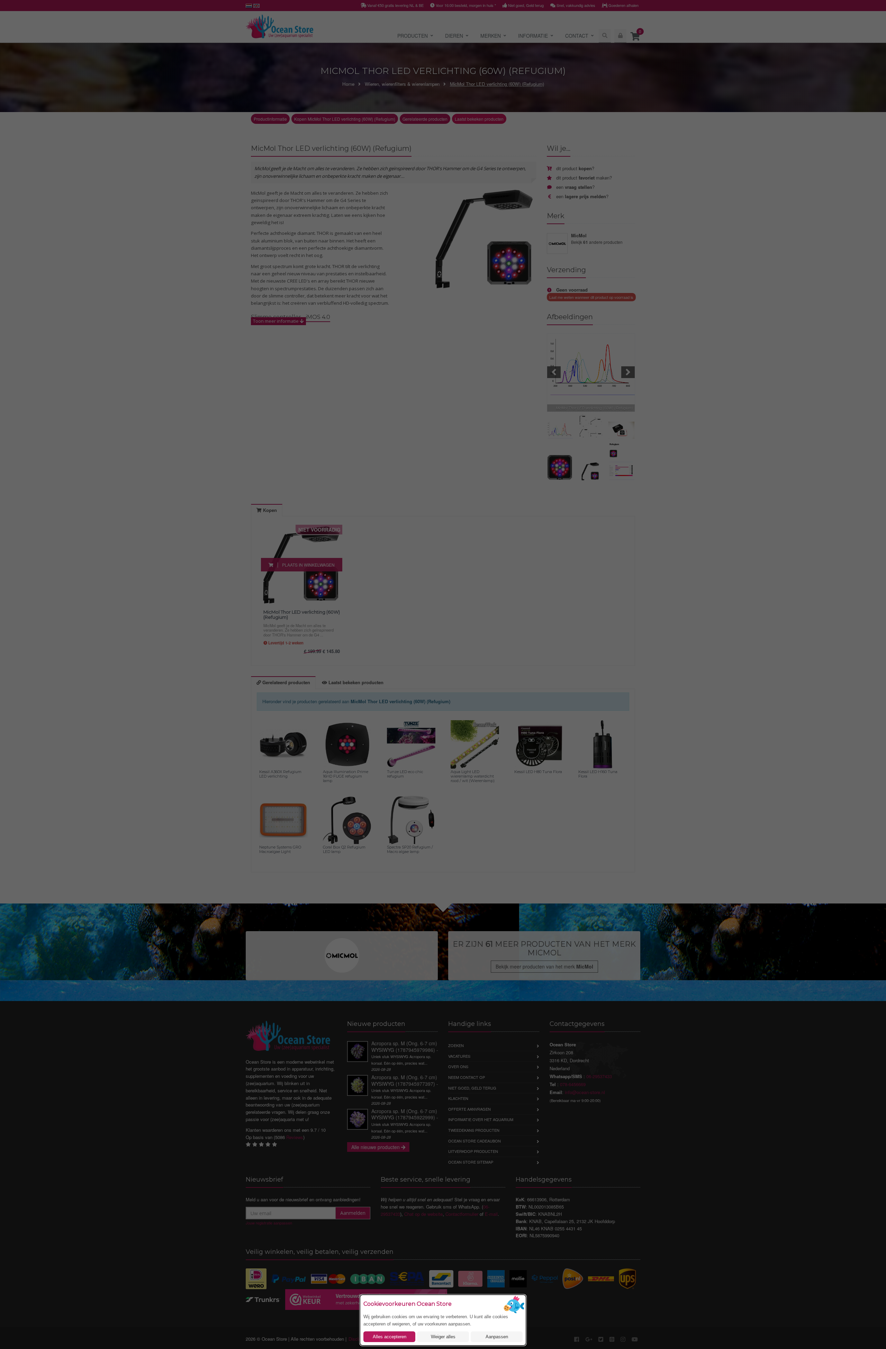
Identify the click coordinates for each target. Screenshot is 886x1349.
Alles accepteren (389, 1336)
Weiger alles (443, 1336)
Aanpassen (497, 1336)
